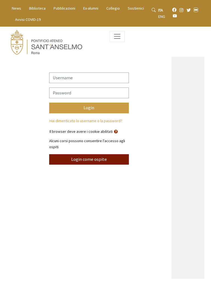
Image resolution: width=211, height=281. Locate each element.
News (16, 8)
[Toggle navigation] (117, 36)
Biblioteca (37, 8)
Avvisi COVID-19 (28, 19)
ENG (161, 16)
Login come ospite (89, 159)
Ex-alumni (90, 8)
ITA (160, 10)
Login (89, 108)
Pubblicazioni (64, 8)
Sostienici (136, 8)
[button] (117, 132)
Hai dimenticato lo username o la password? (85, 120)
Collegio (113, 8)
